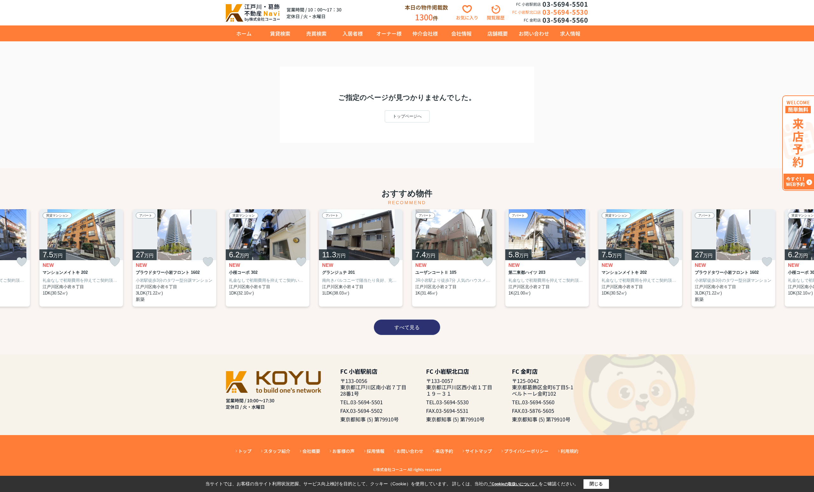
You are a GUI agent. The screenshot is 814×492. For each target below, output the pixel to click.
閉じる (596, 483)
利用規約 (569, 451)
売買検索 (316, 33)
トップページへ (407, 116)
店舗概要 (497, 33)
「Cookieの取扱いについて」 (513, 484)
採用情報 (375, 451)
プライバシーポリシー (526, 451)
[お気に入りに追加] (22, 262)
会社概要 (311, 451)
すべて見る (407, 327)
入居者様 (352, 33)
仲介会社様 (425, 33)
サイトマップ (478, 451)
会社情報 (461, 33)
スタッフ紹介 (277, 451)
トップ (245, 451)
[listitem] (267, 258)
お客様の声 (343, 451)
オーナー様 (389, 33)
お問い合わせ (534, 33)
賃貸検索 (280, 33)
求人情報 (570, 33)
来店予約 (444, 451)
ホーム (244, 33)
